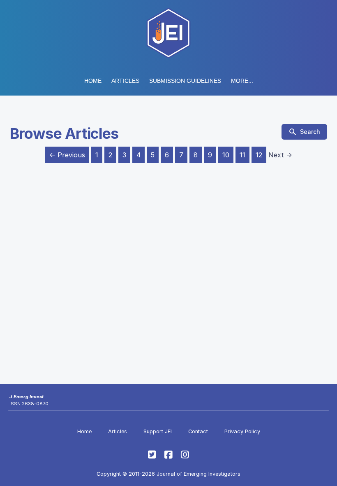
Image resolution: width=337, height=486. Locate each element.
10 (225, 155)
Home (93, 80)
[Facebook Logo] (168, 455)
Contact (198, 431)
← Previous (67, 155)
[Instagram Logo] (185, 455)
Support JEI (157, 431)
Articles (125, 80)
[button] (185, 81)
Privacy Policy (242, 431)
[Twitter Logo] (152, 455)
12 (259, 155)
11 (242, 155)
